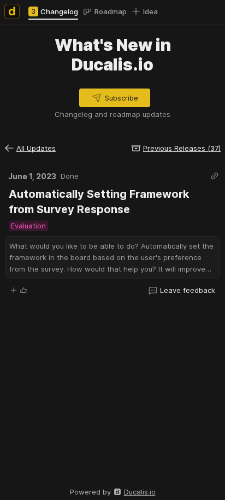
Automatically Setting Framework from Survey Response (100, 201)
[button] (114, 98)
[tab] (53, 11)
